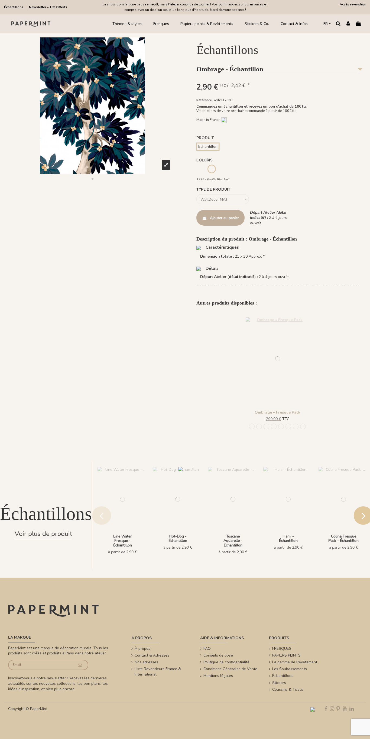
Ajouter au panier (224, 217)
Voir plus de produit (43, 533)
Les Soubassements (289, 668)
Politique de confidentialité (226, 662)
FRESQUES (281, 648)
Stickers (279, 682)
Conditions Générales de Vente (230, 668)
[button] (92, 178)
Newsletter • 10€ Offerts (48, 7)
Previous (101, 515)
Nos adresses (146, 662)
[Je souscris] (80, 665)
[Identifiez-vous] (348, 24)
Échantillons (14, 7)
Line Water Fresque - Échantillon (122, 541)
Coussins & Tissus (288, 689)
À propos (142, 648)
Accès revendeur (353, 4)
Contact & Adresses (152, 655)
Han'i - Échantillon (288, 538)
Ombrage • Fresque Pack (277, 412)
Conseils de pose (218, 655)
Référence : (204, 100)
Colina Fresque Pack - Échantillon (343, 538)
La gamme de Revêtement (294, 662)
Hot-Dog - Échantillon (177, 538)
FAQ (207, 648)
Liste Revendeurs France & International (158, 671)
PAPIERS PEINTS (286, 655)
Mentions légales (218, 675)
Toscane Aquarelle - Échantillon (232, 541)
